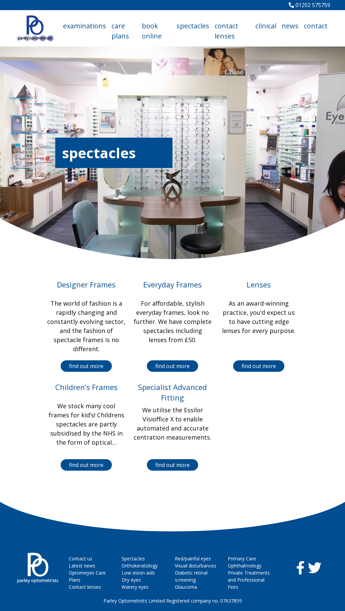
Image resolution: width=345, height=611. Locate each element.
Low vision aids (138, 573)
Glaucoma (186, 587)
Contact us (80, 558)
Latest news (82, 565)
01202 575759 (312, 5)
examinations (84, 25)
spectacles (193, 25)
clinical (265, 25)
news (290, 25)
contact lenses (226, 30)
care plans (120, 30)
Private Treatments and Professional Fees (249, 580)
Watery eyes (135, 587)
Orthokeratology (140, 565)
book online (152, 30)
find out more (86, 366)
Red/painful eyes (193, 558)
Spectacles (133, 558)
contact (315, 25)
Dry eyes (131, 580)
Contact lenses (85, 587)
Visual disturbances (195, 565)
